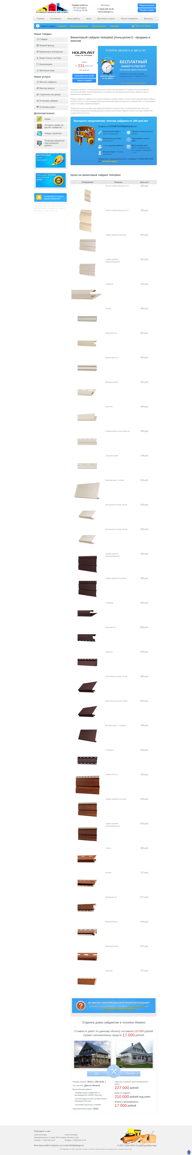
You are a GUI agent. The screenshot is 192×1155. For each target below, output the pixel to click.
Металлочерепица (79, 26)
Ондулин (115, 26)
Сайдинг (62, 26)
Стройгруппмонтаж (52, 7)
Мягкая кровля (99, 26)
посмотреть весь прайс (84, 76)
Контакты (148, 18)
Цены (88, 18)
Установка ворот (47, 107)
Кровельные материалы (51, 52)
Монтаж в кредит (143, 26)
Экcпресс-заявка (147, 10)
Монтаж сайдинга (47, 82)
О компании (55, 18)
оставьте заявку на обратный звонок (119, 1009)
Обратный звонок (146, 5)
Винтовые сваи (46, 70)
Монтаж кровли (46, 88)
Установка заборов (48, 101)
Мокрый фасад (46, 45)
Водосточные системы (50, 58)
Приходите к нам (42, 1131)
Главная (40, 18)
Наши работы (73, 18)
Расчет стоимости (129, 18)
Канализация (45, 64)
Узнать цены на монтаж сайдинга (133, 83)
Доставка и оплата (106, 18)
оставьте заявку (109, 161)
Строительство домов (50, 94)
